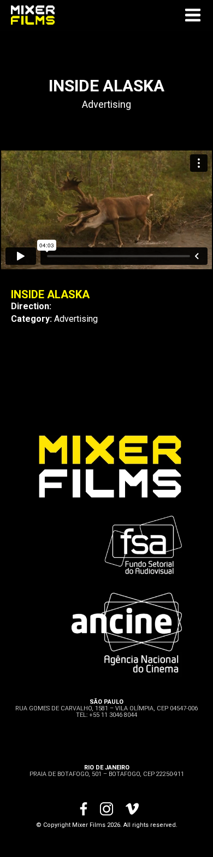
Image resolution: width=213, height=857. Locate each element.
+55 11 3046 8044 (113, 715)
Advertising (106, 104)
